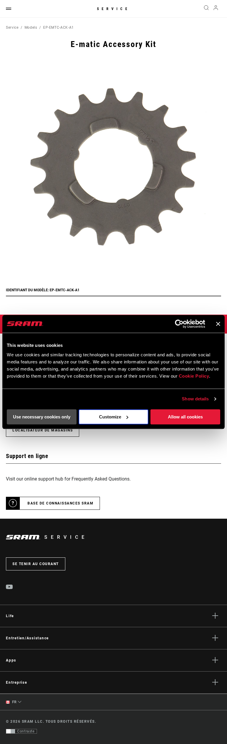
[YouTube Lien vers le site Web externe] (9, 588)
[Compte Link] (216, 9)
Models (31, 27)
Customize (110, 416)
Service (113, 9)
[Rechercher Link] (206, 8)
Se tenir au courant (35, 564)
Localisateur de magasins (42, 430)
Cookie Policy (194, 376)
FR (14, 702)
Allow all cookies (185, 416)
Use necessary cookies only (41, 416)
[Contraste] (10, 731)
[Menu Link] (8, 9)
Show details (195, 398)
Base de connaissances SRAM (60, 503)
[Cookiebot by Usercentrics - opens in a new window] (179, 323)
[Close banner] (218, 324)
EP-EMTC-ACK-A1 (58, 27)
